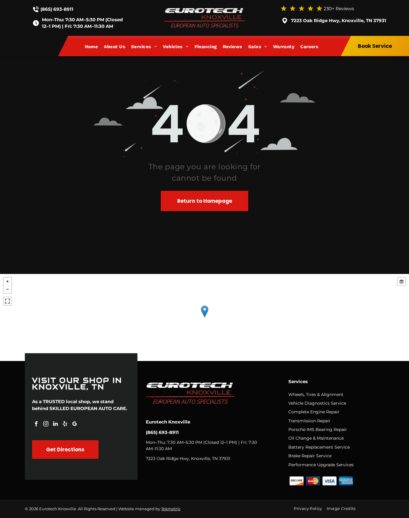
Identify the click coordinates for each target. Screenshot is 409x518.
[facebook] (36, 424)
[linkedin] (55, 424)
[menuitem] (94, 46)
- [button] (7, 289)
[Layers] (401, 281)
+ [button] (7, 281)
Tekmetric (171, 508)
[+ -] (204, 317)
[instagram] (46, 424)
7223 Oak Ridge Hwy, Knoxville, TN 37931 (338, 20)
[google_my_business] (74, 424)
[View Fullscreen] (7, 301)
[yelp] (65, 424)
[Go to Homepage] (204, 11)
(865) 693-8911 (56, 9)
